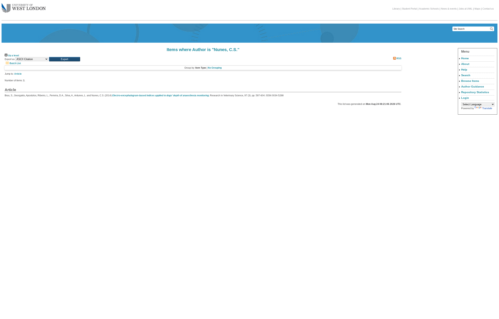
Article (18, 73)
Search (465, 75)
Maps (477, 8)
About (465, 63)
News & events (449, 8)
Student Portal (409, 8)
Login (465, 97)
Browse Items (470, 80)
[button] (64, 59)
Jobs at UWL (465, 8)
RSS (398, 58)
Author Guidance (472, 86)
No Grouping (215, 67)
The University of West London (23, 8)
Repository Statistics (475, 92)
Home (465, 58)
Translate (487, 108)
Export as (10, 59)
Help (464, 69)
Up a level (13, 55)
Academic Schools (429, 8)
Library (396, 8)
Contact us (488, 8)
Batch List (15, 63)
